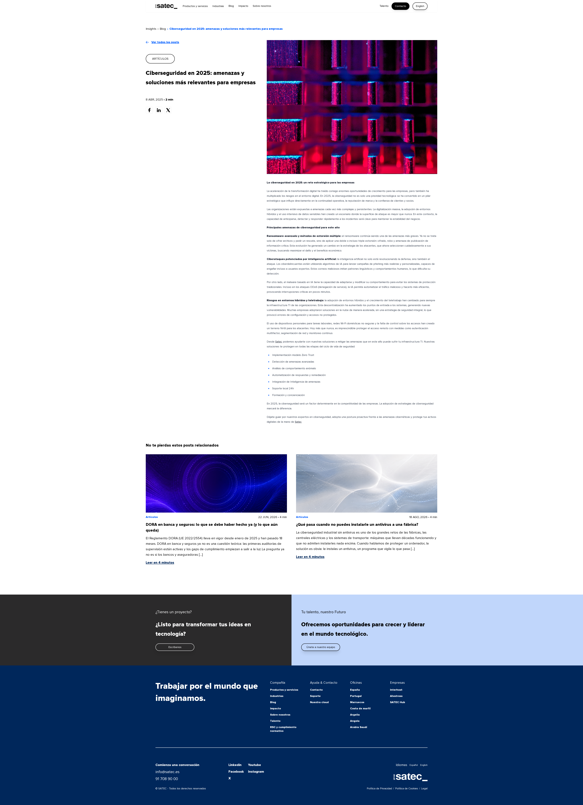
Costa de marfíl (360, 708)
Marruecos (357, 702)
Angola (355, 721)
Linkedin (235, 765)
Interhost (396, 689)
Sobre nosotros (280, 714)
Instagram (256, 772)
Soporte (315, 696)
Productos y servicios (284, 689)
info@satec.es (167, 771)
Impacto (275, 708)
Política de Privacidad (379, 788)
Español (414, 765)
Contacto (400, 6)
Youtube (254, 765)
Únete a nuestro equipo (320, 647)
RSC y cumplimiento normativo (283, 729)
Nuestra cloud (319, 702)
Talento (275, 721)
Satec (278, 341)
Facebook (236, 772)
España (355, 689)
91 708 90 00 (166, 778)
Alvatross (396, 696)
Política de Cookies (406, 788)
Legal (424, 788)
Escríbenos (174, 647)
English (420, 6)
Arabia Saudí (358, 727)
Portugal (356, 696)
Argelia (355, 714)
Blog (273, 702)
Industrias (276, 696)
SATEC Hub (397, 702)
